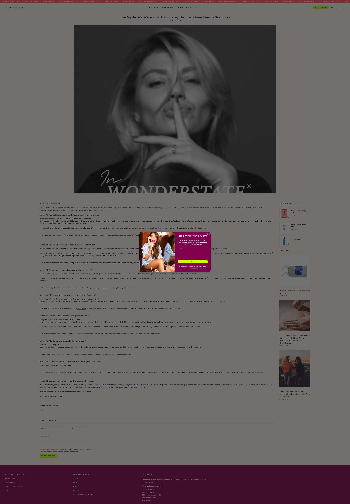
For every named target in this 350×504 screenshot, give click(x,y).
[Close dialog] (208, 234)
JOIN (193, 262)
